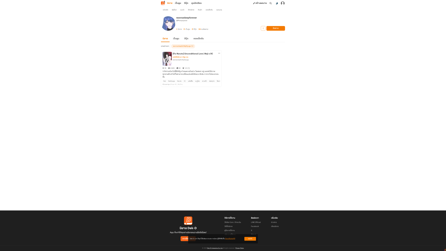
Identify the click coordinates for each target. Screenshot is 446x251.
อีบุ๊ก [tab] (186, 3)
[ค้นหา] (270, 3)
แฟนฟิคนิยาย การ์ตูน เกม (180, 57)
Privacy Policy (240, 248)
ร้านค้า (200, 10)
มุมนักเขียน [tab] (196, 3)
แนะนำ (182, 10)
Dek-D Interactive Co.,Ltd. (215, 248)
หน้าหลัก (165, 10)
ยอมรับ (250, 238)
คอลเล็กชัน (209, 10)
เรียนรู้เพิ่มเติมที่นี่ (230, 238)
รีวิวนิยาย (191, 10)
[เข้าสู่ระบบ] (282, 3)
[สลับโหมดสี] (276, 3)
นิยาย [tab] (169, 3)
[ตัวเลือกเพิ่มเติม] (263, 28)
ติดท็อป (174, 10)
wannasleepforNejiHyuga (182, 46)
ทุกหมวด (219, 10)
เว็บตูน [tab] (178, 3)
